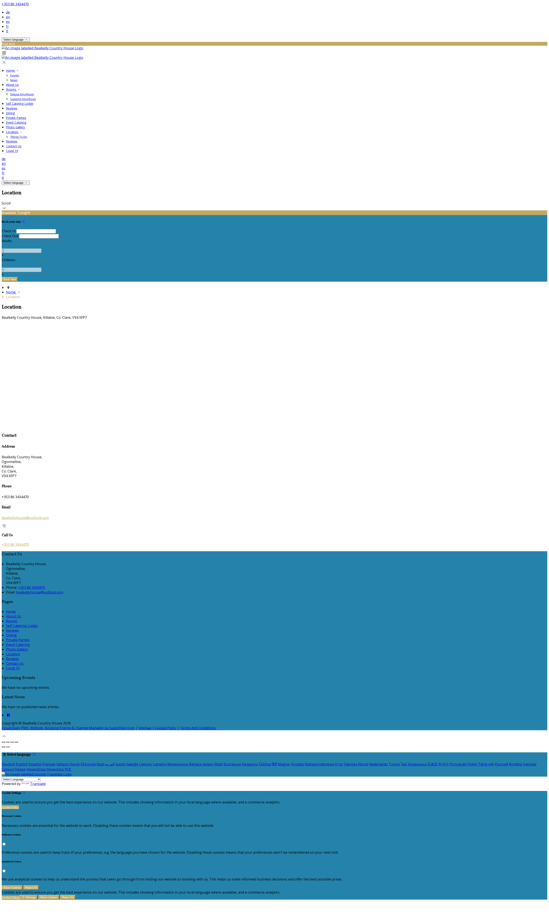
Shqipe (20, 769)
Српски (8, 769)
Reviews (11, 108)
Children (8, 260)
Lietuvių (145, 764)
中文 (68, 769)
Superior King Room (23, 99)
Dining (10, 113)
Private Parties (16, 118)
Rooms (11, 89)
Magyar (284, 764)
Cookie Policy (165, 728)
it (7, 31)
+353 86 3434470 (15, 4)
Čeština (265, 764)
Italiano (62, 764)
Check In (8, 231)
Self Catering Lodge (19, 104)
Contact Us (13, 146)
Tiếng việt (486, 764)
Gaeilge (132, 764)
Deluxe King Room (22, 94)
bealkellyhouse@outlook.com (25, 517)
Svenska (529, 764)
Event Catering (16, 122)
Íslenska (350, 764)
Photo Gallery (15, 127)
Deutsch (8, 764)
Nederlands (378, 764)
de (8, 12)
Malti (218, 764)
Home (10, 70)
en (8, 17)
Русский (501, 764)
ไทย (404, 764)
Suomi (120, 764)
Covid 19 (12, 151)
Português (458, 764)
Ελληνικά (88, 764)
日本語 (432, 764)
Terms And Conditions (198, 728)
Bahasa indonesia (319, 764)
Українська (417, 764)
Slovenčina (55, 769)
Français (49, 764)
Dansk (74, 764)
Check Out (10, 236)
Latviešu (159, 764)
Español (35, 764)
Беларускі (250, 764)
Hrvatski (298, 764)
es (8, 21)
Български (232, 764)
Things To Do (18, 137)
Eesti (100, 764)
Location (12, 132)
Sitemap (144, 728)
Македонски (177, 764)
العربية (110, 764)
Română (515, 764)
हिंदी (274, 764)
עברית (339, 764)
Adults (7, 240)
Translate (38, 783)
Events (14, 75)
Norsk (363, 764)
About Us (12, 85)
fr (7, 26)
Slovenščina (35, 769)
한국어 (443, 764)
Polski (472, 764)
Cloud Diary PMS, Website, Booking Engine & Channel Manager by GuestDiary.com (68, 728)
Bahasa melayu (201, 764)
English (22, 764)
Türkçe (394, 764)
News (14, 80)
